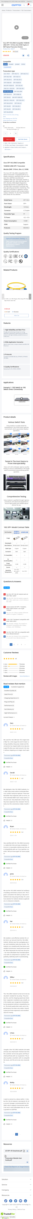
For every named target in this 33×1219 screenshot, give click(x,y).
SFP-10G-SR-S (8, 79)
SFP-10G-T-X (16, 76)
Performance (9, 705)
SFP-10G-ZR (7, 109)
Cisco (5, 64)
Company (5, 1190)
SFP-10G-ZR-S (16, 109)
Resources (5, 1195)
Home (3, 10)
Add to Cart (9, 139)
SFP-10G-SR (19, 85)
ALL (6, 587)
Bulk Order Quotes (22, 139)
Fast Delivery (9, 709)
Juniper (17, 64)
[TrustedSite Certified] (8, 1215)
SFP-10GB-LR (17, 94)
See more (7, 149)
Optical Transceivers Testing (15, 238)
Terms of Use (21, 1209)
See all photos (24, 676)
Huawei (11, 64)
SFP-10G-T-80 (7, 76)
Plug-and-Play (9, 702)
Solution (5, 1179)
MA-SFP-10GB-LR (17, 97)
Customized (7, 67)
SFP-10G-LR (7, 97)
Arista (23, 64)
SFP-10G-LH (18, 103)
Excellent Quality (10, 690)
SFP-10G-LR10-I (8, 103)
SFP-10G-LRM (18, 91)
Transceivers (16, 10)
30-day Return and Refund (9, 122)
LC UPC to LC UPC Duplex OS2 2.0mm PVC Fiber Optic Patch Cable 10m (16, 299)
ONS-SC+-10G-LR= (9, 100)
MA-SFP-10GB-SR (9, 85)
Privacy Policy (12, 1209)
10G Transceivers (26, 10)
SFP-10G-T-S (15, 74)
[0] (27, 5)
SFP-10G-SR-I (20, 88)
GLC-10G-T (7, 74)
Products (9, 10)
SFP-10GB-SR (7, 82)
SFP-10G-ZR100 (8, 112)
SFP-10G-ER (7, 106)
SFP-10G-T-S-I (24, 74)
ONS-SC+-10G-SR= (9, 88)
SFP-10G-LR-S (8, 94)
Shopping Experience (11, 698)
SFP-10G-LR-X (20, 100)
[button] (30, 297)
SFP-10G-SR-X (17, 79)
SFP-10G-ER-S (16, 106)
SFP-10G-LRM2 (8, 91)
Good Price (8, 694)
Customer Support (17, 687)
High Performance (10, 713)
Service (4, 1185)
